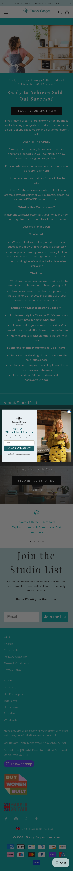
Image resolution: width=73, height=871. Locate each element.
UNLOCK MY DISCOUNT (19, 448)
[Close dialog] (68, 411)
